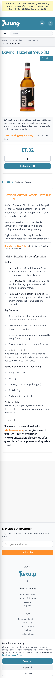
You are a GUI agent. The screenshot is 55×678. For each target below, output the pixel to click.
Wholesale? (10, 420)
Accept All (27, 661)
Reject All (27, 667)
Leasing (27, 601)
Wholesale (27, 622)
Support (27, 605)
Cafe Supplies (16, 40)
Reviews (28, 181)
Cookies (27, 630)
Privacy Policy (28, 626)
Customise (27, 673)
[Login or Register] (50, 23)
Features (19, 181)
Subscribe (27, 552)
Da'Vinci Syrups (32, 40)
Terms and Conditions (27, 619)
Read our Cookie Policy (12, 655)
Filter (48, 58)
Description (7, 181)
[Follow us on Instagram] (27, 581)
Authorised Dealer (28, 594)
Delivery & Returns (27, 598)
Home (4, 40)
